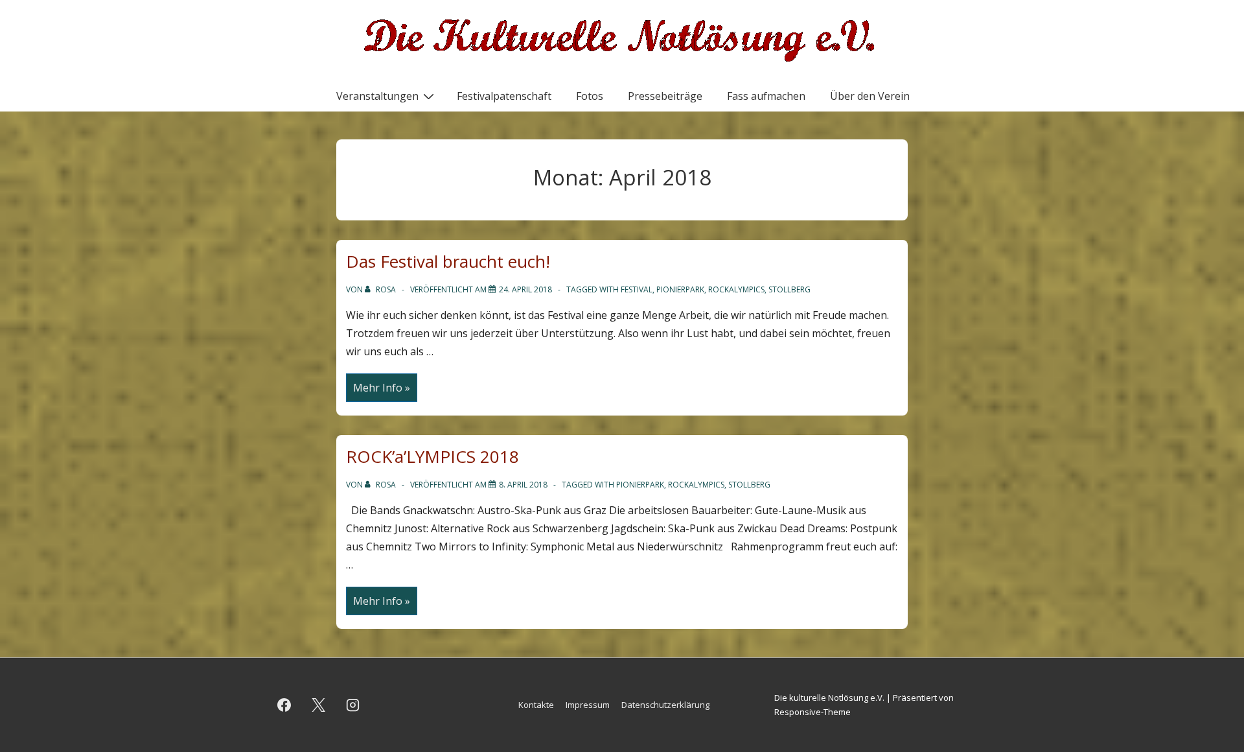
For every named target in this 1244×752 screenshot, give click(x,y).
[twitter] (318, 704)
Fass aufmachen (766, 96)
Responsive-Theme (812, 712)
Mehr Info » (381, 389)
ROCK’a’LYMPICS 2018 (432, 456)
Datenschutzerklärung (665, 705)
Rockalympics (736, 289)
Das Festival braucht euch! (448, 261)
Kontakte (536, 705)
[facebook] (284, 704)
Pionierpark (680, 289)
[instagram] (353, 704)
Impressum (588, 705)
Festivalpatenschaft (504, 96)
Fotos (589, 96)
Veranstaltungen (377, 96)
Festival (636, 289)
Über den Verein (870, 96)
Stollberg (789, 289)
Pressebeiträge (665, 96)
